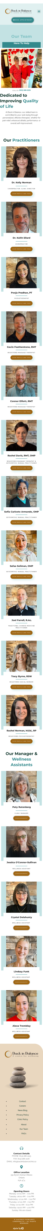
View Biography (21, 818)
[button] (39, 11)
